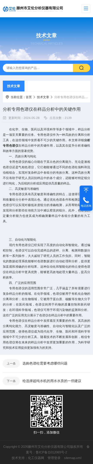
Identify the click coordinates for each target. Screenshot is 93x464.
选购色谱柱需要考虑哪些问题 (44, 363)
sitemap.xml (72, 458)
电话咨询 (86, 205)
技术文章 (13, 86)
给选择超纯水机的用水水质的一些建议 (51, 381)
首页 (29, 97)
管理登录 (54, 458)
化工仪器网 (36, 458)
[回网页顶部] (86, 190)
